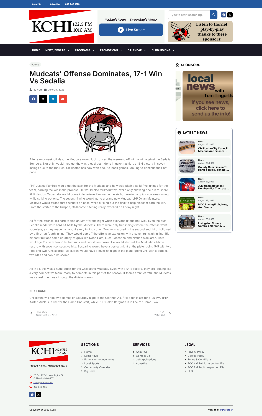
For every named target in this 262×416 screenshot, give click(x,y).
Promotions (109, 50)
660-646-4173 (72, 4)
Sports (35, 64)
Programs (82, 50)
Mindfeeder (226, 410)
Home (36, 50)
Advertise (55, 4)
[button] (33, 99)
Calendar (135, 50)
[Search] (213, 14)
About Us (36, 4)
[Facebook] (223, 14)
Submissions (161, 50)
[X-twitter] (230, 14)
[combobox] (189, 14)
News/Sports (55, 50)
